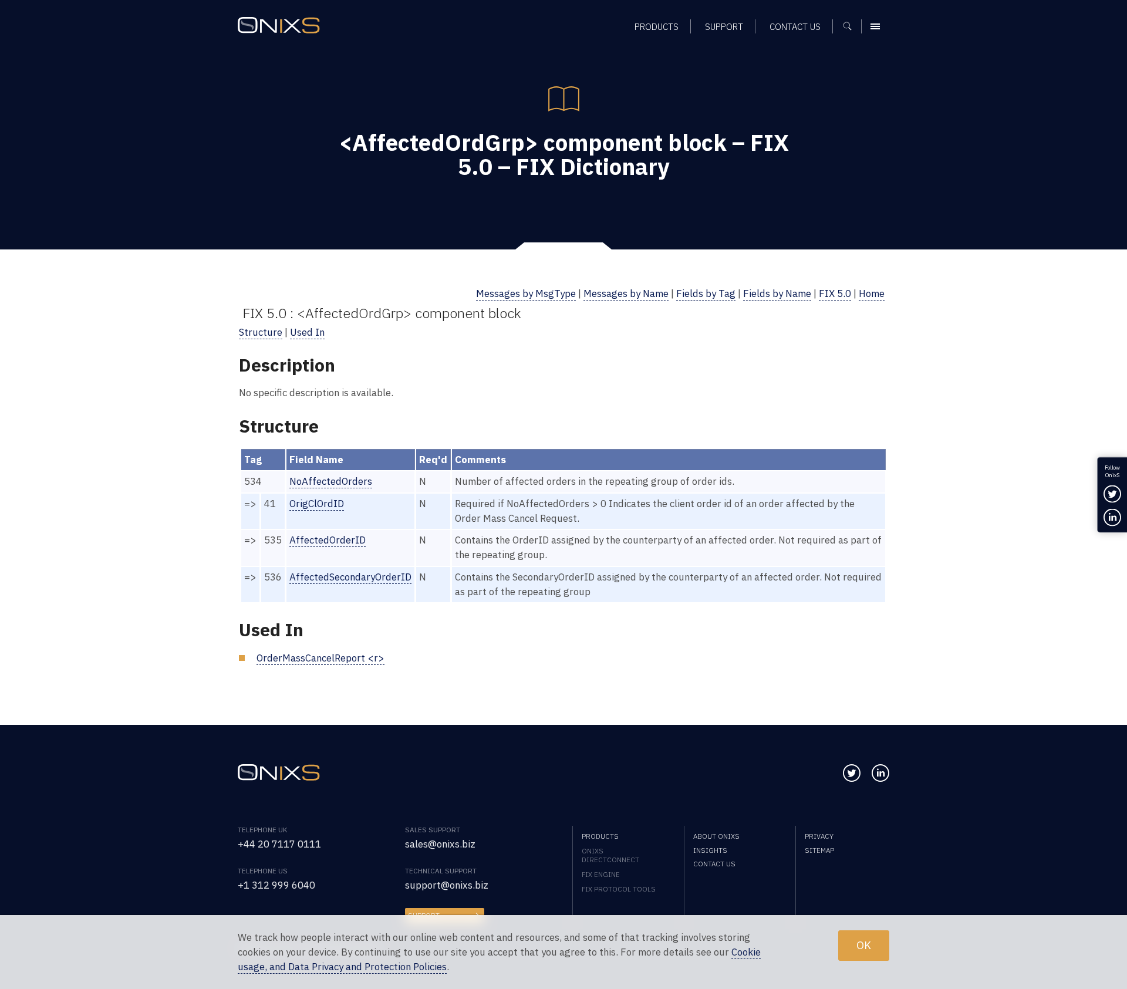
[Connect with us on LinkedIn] (880, 773)
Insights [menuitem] (710, 850)
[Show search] (851, 26)
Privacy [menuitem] (819, 836)
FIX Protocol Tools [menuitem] (619, 889)
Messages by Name (626, 293)
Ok (863, 945)
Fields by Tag (705, 293)
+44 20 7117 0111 (279, 844)
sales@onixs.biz (440, 844)
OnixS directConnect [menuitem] (610, 855)
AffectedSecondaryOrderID (350, 577)
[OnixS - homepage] (279, 25)
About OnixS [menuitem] (716, 836)
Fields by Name (777, 293)
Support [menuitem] (724, 26)
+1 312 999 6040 (276, 885)
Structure (260, 332)
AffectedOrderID (327, 540)
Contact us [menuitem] (795, 26)
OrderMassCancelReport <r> (320, 658)
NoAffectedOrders (330, 481)
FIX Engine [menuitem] (601, 874)
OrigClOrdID (316, 503)
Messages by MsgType (526, 293)
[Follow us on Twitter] (852, 773)
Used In (307, 332)
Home (872, 293)
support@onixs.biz (446, 885)
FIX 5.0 (835, 293)
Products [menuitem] (657, 26)
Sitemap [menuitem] (819, 850)
